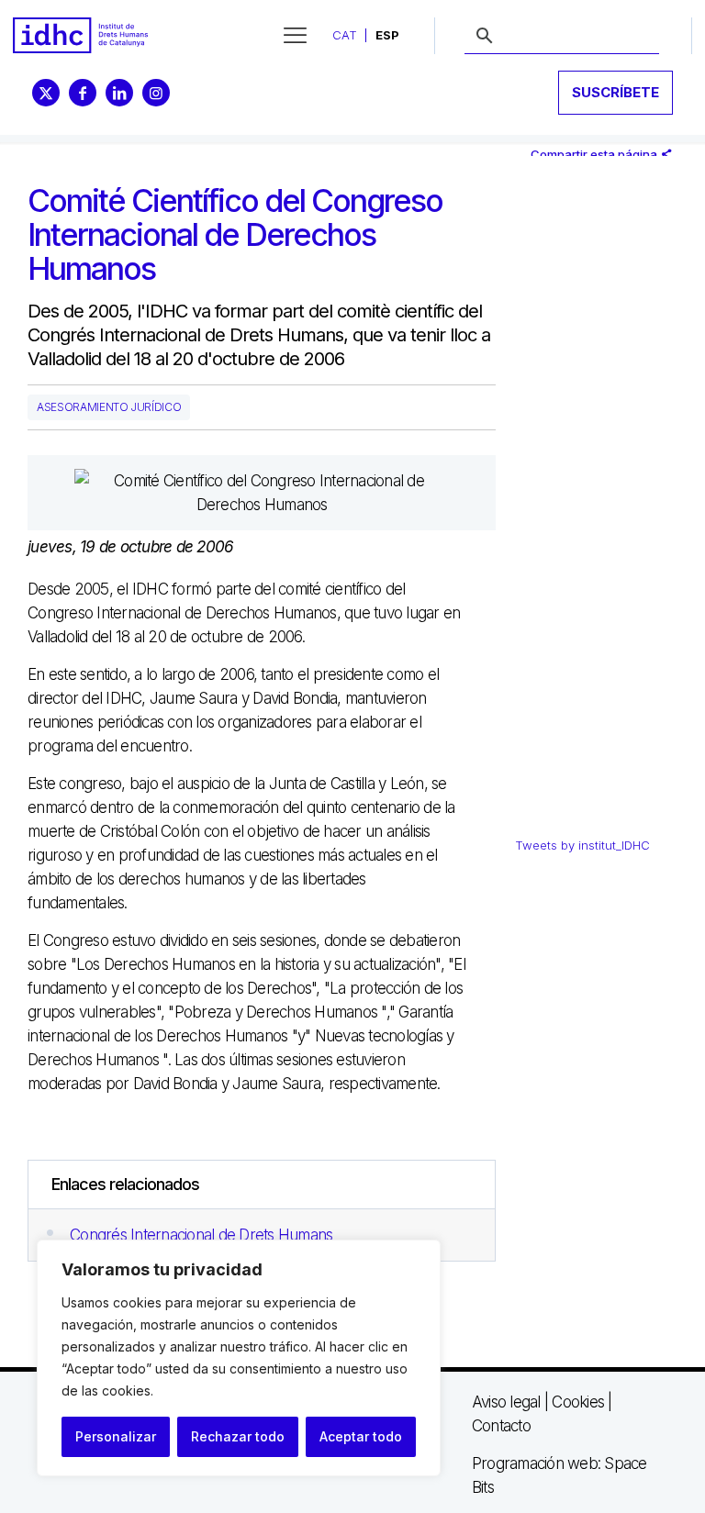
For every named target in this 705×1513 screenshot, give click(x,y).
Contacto (501, 1426)
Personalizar (115, 1436)
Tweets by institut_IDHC (582, 845)
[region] (239, 1358)
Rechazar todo (238, 1436)
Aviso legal (506, 1402)
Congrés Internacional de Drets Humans (201, 1235)
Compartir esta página (595, 154)
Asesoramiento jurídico (109, 407)
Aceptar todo (360, 1436)
